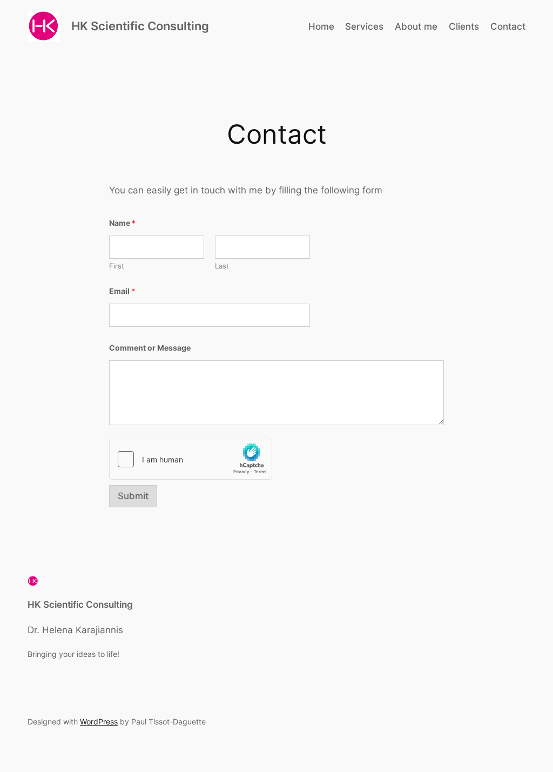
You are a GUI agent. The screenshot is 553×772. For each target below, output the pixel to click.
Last (222, 265)
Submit (133, 496)
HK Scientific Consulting (140, 26)
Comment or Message (150, 347)
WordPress (99, 721)
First (116, 265)
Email (122, 291)
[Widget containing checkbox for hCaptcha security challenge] (190, 459)
